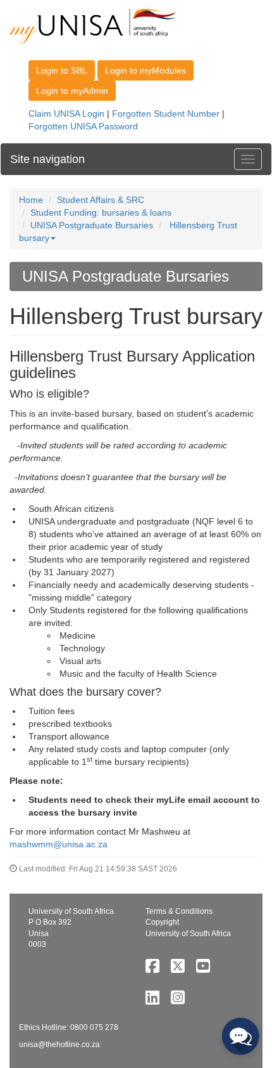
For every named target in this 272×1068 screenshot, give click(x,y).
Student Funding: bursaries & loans (100, 212)
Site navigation (47, 159)
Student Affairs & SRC (100, 200)
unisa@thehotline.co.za (59, 1044)
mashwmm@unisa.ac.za (58, 844)
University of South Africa (188, 933)
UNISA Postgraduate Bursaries (91, 225)
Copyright (162, 922)
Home (31, 200)
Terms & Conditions (179, 911)
